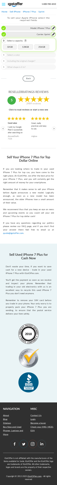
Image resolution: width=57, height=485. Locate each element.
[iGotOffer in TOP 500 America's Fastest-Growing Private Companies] (28, 334)
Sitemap (7, 423)
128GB (25, 47)
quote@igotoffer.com (13, 233)
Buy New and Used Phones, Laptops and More (13, 431)
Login (33, 419)
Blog (5, 419)
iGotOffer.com (34, 476)
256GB (41, 47)
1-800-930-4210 (49, 4)
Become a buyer (38, 423)
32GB (10, 47)
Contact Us (35, 415)
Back (28, 78)
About (6, 415)
